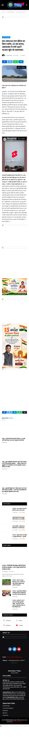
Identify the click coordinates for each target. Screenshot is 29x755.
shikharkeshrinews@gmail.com (15, 657)
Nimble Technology (17, 721)
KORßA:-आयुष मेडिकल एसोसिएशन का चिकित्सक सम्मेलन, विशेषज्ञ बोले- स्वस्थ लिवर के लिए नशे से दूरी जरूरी (19, 592)
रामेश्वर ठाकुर (9, 55)
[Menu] (3, 5)
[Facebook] (10, 649)
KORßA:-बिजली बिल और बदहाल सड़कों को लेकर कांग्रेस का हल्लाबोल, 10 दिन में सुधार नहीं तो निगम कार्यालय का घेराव (14, 567)
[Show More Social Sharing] (25, 61)
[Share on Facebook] (4, 61)
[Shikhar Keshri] (15, 5)
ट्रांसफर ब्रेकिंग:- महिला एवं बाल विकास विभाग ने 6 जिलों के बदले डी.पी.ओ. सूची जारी (18, 527)
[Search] (26, 5)
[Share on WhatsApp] (15, 61)
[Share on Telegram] (21, 61)
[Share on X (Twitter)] (10, 61)
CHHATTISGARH (6, 37)
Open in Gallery (21, 67)
